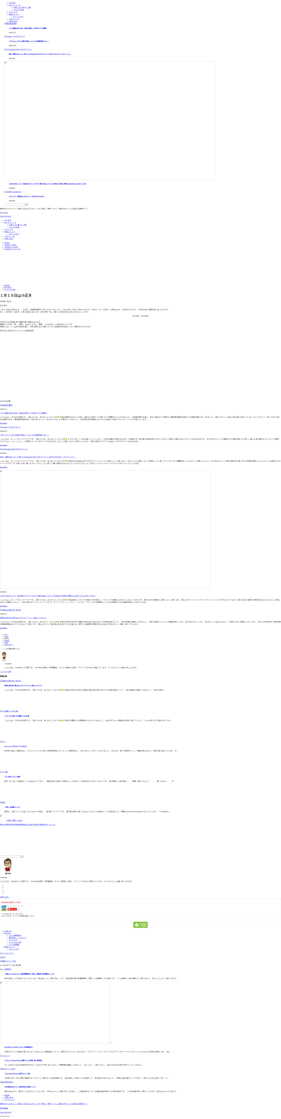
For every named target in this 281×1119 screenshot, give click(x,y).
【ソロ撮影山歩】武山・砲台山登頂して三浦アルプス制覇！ (28, 28)
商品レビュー (9, 232)
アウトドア (8, 229)
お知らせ (7, 931)
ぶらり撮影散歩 (15, 935)
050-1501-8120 (5, 216)
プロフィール (9, 236)
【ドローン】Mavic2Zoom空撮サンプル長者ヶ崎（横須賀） (23, 1060)
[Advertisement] (66, 267)
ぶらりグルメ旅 (15, 942)
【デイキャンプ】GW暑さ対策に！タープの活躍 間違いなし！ (29, 41)
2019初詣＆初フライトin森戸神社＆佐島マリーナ (20, 1087)
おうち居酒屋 (14, 945)
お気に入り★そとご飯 (17, 225)
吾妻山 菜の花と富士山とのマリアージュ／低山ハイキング (23, 618)
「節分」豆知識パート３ (12, 807)
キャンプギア (14, 234)
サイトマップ (9, 1100)
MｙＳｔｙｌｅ (10, 222)
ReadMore (3, 423)
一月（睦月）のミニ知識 (12, 776)
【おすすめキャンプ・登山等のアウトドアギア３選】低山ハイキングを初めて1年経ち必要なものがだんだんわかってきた (48, 184)
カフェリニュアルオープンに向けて (15, 746)
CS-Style (4, 1108)
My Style (7, 933)
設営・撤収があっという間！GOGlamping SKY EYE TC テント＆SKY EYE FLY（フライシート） (40, 54)
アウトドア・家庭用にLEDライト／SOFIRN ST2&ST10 (26, 196)
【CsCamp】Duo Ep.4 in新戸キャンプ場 (17, 1073)
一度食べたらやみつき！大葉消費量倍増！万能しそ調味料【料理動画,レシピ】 (29, 974)
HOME (7, 1095)
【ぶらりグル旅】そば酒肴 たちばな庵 (16, 716)
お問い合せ (8, 239)
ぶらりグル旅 (14, 227)
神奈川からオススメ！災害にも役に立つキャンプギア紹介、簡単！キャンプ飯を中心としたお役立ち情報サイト (44, 1104)
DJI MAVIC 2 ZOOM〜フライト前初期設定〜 (18, 1047)
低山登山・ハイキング (17, 938)
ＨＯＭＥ (7, 220)
